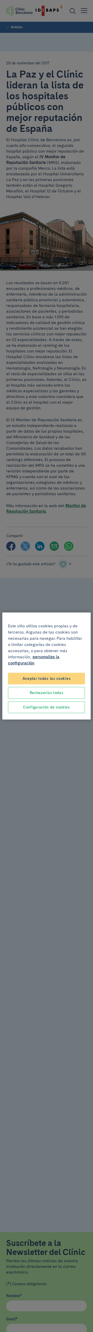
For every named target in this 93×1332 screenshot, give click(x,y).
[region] (46, 666)
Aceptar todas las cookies (46, 678)
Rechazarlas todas (47, 693)
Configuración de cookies (46, 707)
